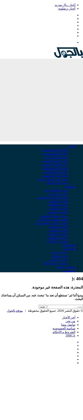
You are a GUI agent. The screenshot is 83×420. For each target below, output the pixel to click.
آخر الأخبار (68, 317)
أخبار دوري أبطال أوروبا (53, 179)
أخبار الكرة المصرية (55, 153)
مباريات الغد (60, 256)
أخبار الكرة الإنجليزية (55, 164)
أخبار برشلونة (66, 8)
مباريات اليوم (59, 252)
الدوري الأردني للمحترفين (51, 223)
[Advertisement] (41, 100)
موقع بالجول (15, 310)
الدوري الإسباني (58, 201)
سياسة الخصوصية (64, 328)
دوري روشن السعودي (54, 215)
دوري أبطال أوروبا (56, 190)
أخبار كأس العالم (57, 182)
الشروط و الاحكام (64, 332)
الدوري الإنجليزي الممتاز (52, 197)
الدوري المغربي (58, 230)
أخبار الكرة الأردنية (56, 157)
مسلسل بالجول (65, 266)
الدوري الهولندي (57, 237)
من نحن (70, 321)
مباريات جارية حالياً (55, 263)
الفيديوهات (68, 245)
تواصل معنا (68, 324)
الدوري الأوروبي (57, 193)
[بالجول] (68, 56)
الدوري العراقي (58, 226)
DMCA (70, 335)
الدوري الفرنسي (57, 212)
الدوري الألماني (58, 208)
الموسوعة (69, 270)
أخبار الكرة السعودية (55, 150)
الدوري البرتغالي (57, 241)
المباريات (69, 248)
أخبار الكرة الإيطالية (55, 168)
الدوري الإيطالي (58, 204)
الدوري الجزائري (57, 234)
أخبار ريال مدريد (65, 5)
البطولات (69, 186)
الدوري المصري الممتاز (53, 219)
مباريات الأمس (58, 259)
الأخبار (71, 146)
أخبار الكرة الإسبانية (55, 160)
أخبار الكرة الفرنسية (55, 175)
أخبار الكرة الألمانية (55, 171)
